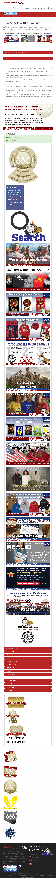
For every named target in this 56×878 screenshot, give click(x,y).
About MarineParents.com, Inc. (13, 648)
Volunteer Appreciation (11, 655)
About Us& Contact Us (27, 8)
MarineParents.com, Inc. (29, 873)
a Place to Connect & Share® (13, 690)
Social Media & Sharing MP (12, 661)
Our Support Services (11, 684)
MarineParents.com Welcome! (17, 8)
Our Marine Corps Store (11, 687)
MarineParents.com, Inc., (9, 851)
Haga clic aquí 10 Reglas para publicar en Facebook (16, 52)
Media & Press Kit (10, 668)
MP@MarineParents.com (35, 860)
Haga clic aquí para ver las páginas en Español (15, 59)
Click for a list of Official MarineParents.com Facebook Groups (18, 102)
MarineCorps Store (49, 8)
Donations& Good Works (41, 8)
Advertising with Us (11, 671)
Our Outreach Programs (11, 680)
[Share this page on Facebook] (19, 866)
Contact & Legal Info (11, 658)
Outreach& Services (34, 8)
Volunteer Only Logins (11, 674)
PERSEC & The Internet (11, 664)
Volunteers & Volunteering (12, 652)
